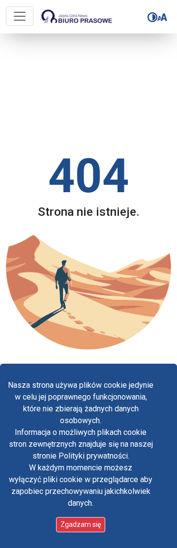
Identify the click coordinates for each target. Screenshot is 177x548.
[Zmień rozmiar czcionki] (162, 17)
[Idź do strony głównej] (70, 16)
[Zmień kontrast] (152, 17)
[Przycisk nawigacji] (19, 16)
